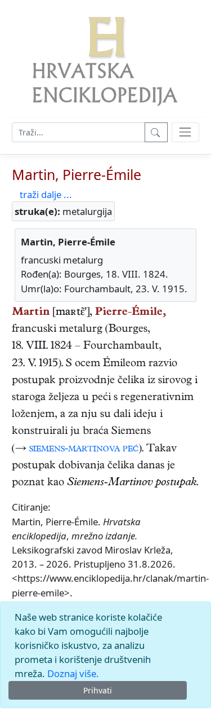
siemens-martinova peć (83, 449)
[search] (185, 132)
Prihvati (97, 690)
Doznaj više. (73, 673)
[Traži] (156, 132)
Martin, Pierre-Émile (76, 174)
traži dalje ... (46, 194)
